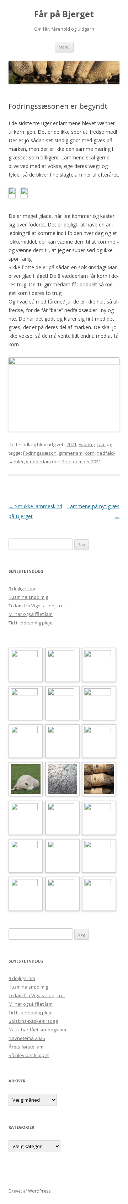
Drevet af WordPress (29, 1191)
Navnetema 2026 (27, 1038)
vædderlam (38, 461)
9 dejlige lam (22, 588)
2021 (71, 444)
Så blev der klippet (29, 1055)
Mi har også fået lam (31, 614)
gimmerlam (70, 453)
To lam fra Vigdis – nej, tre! (37, 605)
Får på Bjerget (64, 14)
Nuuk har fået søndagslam (37, 1029)
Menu (64, 47)
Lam (101, 444)
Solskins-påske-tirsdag (33, 1021)
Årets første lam (26, 1047)
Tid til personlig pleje (31, 622)
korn (90, 453)
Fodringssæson (40, 453)
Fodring (87, 444)
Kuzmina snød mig (28, 597)
